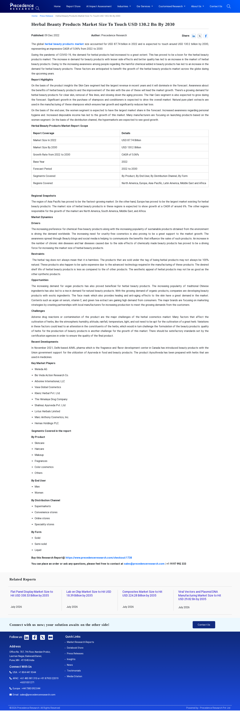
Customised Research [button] (171, 6)
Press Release (46, 16)
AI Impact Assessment (99, 6)
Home (57, 6)
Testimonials (74, 670)
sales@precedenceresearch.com (37, 694)
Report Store (73, 6)
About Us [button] (196, 6)
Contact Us (216, 6)
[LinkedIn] (194, 36)
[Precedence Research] (21, 6)
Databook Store (75, 647)
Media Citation (74, 676)
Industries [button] (123, 6)
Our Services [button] (144, 6)
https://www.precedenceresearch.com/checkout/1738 (99, 557)
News (70, 665)
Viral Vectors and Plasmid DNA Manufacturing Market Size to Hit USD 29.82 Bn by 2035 (199, 595)
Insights (71, 659)
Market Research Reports (80, 642)
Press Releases (75, 653)
